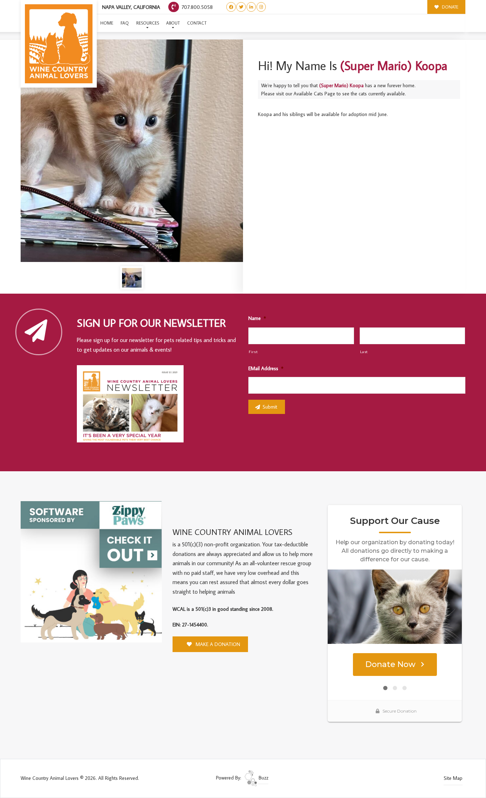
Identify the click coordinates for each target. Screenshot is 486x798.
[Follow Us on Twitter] (241, 7)
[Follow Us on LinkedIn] (251, 7)
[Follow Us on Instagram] (261, 7)
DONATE (449, 7)
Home (106, 23)
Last (364, 351)
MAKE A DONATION (217, 644)
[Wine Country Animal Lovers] (59, 43)
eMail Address (265, 368)
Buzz (262, 778)
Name (257, 318)
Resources (147, 23)
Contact (196, 23)
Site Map (453, 778)
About (173, 23)
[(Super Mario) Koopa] (132, 151)
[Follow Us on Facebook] (231, 7)
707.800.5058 (196, 7)
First (253, 351)
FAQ (125, 23)
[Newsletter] (133, 405)
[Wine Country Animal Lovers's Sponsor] (91, 571)
